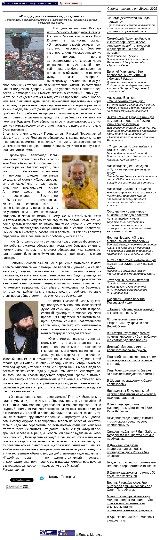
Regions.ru (38, 137)
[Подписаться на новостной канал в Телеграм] (61, 481)
